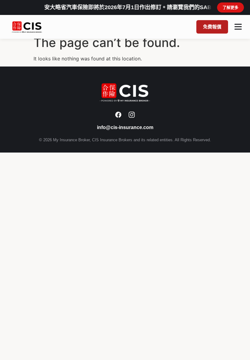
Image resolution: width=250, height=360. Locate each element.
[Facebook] (118, 114)
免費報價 (212, 26)
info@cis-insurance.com (125, 127)
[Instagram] (131, 114)
